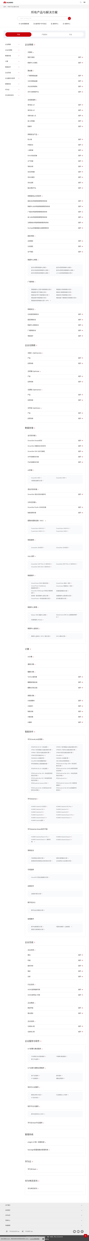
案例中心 (55, 23)
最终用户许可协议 (40, 23)
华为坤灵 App (29, 1231)
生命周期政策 (25, 23)
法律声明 (46, 1239)
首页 (4, 6)
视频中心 (67, 23)
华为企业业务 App (14, 1231)
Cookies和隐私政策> (35, 1239)
